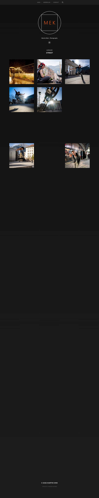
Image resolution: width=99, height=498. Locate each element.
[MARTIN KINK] (49, 22)
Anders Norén (52, 486)
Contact (56, 2)
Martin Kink (52, 483)
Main (38, 2)
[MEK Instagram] (49, 42)
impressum (46, 2)
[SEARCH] (62, 2)
